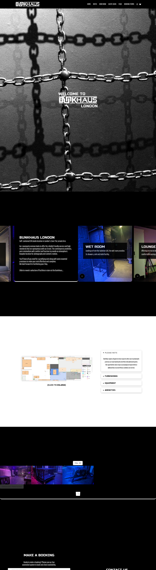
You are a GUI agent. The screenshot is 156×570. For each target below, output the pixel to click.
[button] (121, 352)
